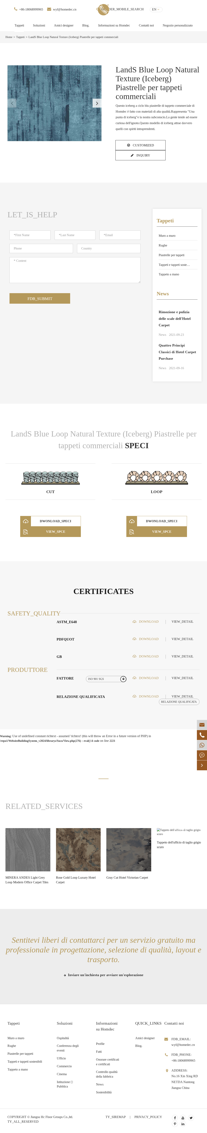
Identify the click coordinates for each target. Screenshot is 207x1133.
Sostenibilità (104, 1092)
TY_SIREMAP (116, 1117)
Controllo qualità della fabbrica (106, 1074)
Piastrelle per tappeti (171, 255)
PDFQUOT (65, 639)
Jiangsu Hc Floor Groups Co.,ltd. (52, 1117)
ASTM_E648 (67, 622)
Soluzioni (39, 25)
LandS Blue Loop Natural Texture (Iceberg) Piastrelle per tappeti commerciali (73, 37)
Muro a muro (167, 235)
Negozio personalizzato (178, 25)
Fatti (99, 1051)
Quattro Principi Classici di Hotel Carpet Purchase (177, 351)
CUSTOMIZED (143, 145)
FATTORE (65, 678)
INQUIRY (143, 155)
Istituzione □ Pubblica (65, 1084)
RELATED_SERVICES (44, 806)
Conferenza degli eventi (68, 1048)
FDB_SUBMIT (39, 298)
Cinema (62, 1074)
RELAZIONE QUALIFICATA (81, 697)
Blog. (85, 25)
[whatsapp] (202, 745)
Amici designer (63, 25)
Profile (100, 1043)
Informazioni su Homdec (114, 25)
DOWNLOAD (148, 621)
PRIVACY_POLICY (148, 1117)
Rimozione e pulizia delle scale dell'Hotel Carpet (175, 318)
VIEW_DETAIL (182, 621)
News (163, 294)
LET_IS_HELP (32, 214)
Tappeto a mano (169, 274)
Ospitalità (63, 1038)
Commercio (64, 1066)
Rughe (163, 245)
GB (59, 657)
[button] (97, 103)
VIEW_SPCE (55, 531)
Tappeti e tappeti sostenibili (176, 264)
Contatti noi (146, 25)
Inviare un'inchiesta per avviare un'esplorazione (105, 975)
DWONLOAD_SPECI (55, 521)
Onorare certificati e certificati (107, 1062)
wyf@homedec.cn (64, 9)
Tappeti (19, 25)
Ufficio (61, 1058)
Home (8, 37)
